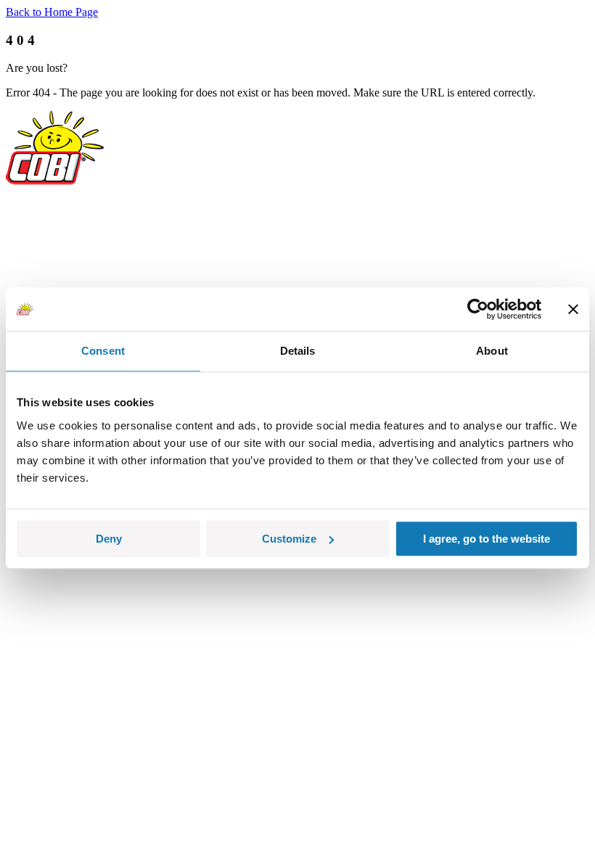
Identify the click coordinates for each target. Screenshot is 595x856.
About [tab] (492, 351)
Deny (109, 538)
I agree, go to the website (486, 538)
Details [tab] (298, 351)
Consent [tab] (103, 351)
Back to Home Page (52, 12)
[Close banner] (573, 309)
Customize (289, 538)
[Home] (55, 181)
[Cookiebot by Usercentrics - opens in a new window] (477, 309)
